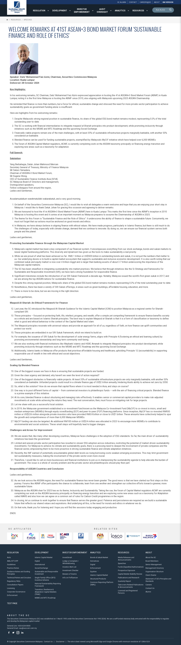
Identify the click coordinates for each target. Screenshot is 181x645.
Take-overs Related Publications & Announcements (130, 586)
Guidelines (11, 565)
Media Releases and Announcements (126, 559)
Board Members (152, 561)
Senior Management (154, 565)
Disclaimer (60, 642)
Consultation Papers (15, 585)
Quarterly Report (124, 581)
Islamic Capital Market (43, 557)
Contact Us (150, 588)
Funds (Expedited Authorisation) (131, 567)
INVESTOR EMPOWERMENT (82, 10)
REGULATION (39, 10)
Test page (12, 603)
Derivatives (94, 561)
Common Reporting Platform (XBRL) (101, 583)
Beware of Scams (70, 574)
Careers (149, 585)
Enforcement (12, 595)
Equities (93, 572)
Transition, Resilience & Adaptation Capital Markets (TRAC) (45, 592)
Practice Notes (13, 568)
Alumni (148, 592)
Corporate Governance (16, 592)
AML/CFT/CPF (12, 561)
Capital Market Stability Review (130, 574)
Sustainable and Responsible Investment (46, 573)
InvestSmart (67, 557)
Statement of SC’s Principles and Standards (158, 580)
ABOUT (149, 552)
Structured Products (98, 579)
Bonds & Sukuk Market (99, 557)
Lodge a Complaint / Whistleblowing (71, 562)
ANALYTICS (120, 10)
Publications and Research (128, 578)
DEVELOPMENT (59, 10)
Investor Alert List (69, 567)
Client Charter (151, 575)
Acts (9, 557)
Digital (37, 561)
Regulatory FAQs (13, 581)
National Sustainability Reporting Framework (48, 585)
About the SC (151, 557)
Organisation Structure (154, 572)
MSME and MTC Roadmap (45, 598)
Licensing (11, 588)
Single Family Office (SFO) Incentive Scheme (45, 579)
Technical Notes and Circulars (19, 578)
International (40, 565)
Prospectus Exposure (126, 570)
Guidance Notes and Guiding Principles (18, 573)
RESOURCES (138, 10)
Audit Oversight (102, 10)
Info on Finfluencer (70, 578)
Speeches (28, 20)
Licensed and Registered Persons (128, 592)
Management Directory (155, 568)
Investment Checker (70, 570)
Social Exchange (41, 568)
